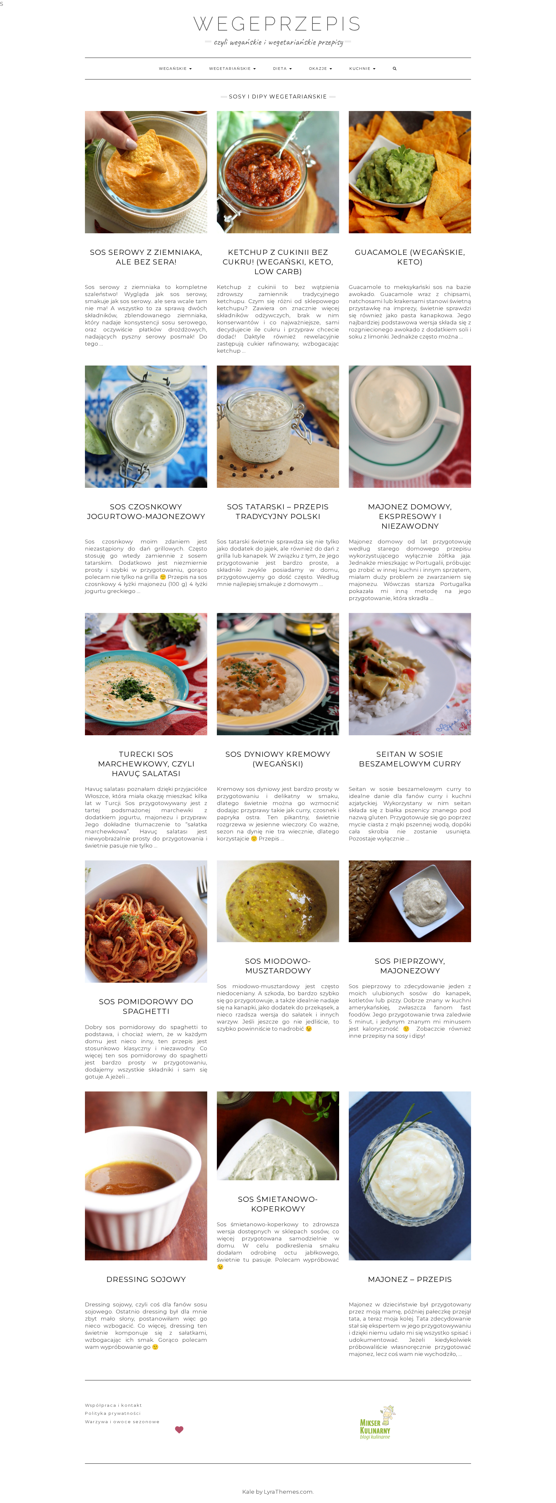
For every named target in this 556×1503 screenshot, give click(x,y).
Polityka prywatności (113, 1413)
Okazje (319, 68)
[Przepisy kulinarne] (377, 1422)
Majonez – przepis (410, 1279)
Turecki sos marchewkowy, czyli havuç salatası (146, 764)
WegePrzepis (278, 24)
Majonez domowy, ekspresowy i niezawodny (410, 516)
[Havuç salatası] (146, 674)
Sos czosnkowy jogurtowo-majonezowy (146, 511)
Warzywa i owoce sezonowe (122, 1421)
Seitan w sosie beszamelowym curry (410, 759)
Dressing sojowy (146, 1279)
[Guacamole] (410, 172)
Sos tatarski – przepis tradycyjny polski (278, 511)
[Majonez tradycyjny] (410, 1175)
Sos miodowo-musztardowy (278, 966)
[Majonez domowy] (410, 427)
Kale (248, 1492)
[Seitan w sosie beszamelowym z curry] (410, 674)
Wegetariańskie (231, 68)
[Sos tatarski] (278, 427)
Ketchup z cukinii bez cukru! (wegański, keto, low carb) (278, 262)
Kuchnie (360, 68)
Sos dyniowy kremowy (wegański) (278, 759)
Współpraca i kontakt (113, 1405)
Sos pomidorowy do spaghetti (146, 1006)
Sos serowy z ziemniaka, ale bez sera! (146, 257)
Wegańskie (174, 68)
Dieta (281, 68)
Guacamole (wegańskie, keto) (410, 257)
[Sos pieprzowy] (410, 901)
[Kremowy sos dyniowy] (278, 674)
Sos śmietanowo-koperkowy (278, 1204)
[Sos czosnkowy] (146, 427)
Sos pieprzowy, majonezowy (410, 966)
